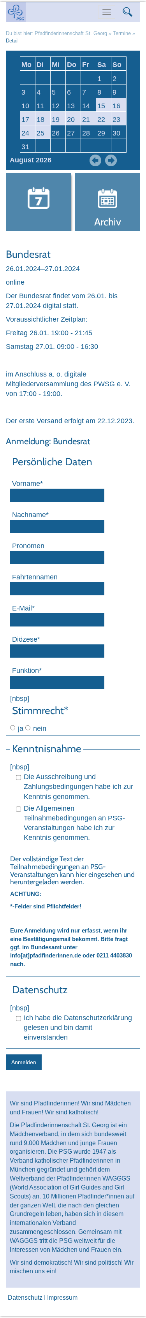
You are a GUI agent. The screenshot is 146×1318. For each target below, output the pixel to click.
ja (20, 728)
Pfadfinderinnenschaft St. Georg (71, 33)
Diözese (27, 639)
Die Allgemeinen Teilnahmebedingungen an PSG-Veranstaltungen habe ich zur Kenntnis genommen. (74, 822)
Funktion (27, 670)
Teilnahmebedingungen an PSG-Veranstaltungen (58, 870)
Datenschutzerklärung (98, 1018)
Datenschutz (25, 1297)
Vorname (27, 483)
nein (39, 728)
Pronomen (28, 546)
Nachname (30, 514)
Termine (122, 33)
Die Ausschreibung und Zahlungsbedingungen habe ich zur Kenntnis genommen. (78, 786)
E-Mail (27, 608)
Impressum (62, 1297)
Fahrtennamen (35, 577)
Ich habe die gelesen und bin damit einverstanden (78, 1027)
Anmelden (23, 1062)
